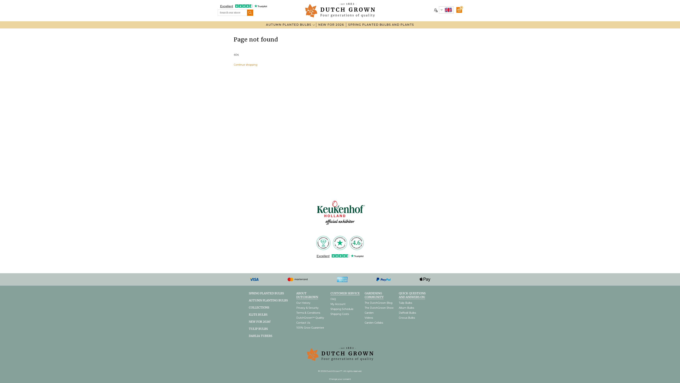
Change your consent (340, 379)
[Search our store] (250, 13)
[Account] (435, 10)
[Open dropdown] (313, 24)
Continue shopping (245, 64)
